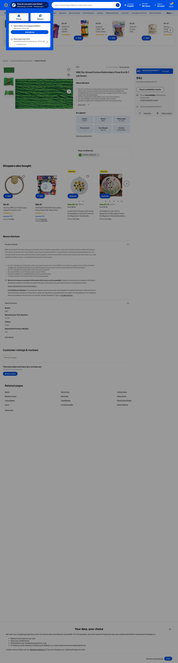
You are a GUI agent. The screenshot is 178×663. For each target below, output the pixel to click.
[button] (145, 5)
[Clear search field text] (112, 5)
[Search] (118, 5)
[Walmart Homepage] (6, 5)
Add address (29, 32)
